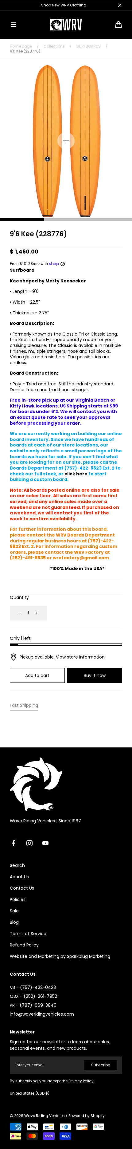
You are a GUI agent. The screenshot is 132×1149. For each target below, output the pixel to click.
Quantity (19, 597)
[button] (13, 24)
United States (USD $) (29, 1093)
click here (75, 474)
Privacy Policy (81, 1081)
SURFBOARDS (88, 46)
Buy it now (95, 675)
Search (17, 865)
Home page (21, 46)
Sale (14, 911)
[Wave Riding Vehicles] (66, 24)
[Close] (119, 5)
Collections (54, 46)
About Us (19, 877)
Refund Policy (24, 945)
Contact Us (22, 888)
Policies (17, 899)
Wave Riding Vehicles (44, 1115)
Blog (14, 922)
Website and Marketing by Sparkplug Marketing (60, 956)
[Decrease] (16, 613)
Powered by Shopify (86, 1115)
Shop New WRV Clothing (63, 5)
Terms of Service (28, 934)
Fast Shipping (24, 705)
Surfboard (22, 270)
